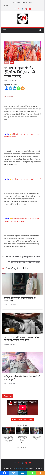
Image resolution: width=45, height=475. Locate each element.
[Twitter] (10, 88)
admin (18, 81)
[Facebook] (6, 88)
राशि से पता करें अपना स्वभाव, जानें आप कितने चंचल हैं (26, 179)
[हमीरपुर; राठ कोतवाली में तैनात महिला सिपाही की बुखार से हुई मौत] (22, 353)
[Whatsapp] (19, 88)
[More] (23, 88)
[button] (25, 425)
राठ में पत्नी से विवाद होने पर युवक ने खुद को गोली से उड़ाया (22, 256)
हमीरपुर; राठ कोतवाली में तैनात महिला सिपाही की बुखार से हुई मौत (22, 378)
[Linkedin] (14, 88)
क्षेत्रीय (6, 62)
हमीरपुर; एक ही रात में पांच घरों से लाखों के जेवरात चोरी (19, 299)
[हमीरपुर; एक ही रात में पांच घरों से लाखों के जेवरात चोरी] (22, 275)
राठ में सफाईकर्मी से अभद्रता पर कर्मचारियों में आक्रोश (24, 262)
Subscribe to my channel (24, 420)
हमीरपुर (11, 62)
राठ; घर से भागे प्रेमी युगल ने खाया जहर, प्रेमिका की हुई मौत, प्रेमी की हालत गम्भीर (22, 338)
